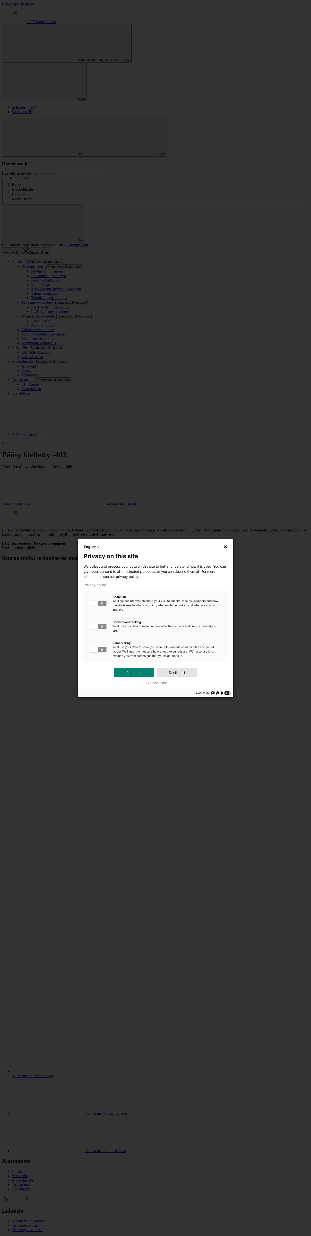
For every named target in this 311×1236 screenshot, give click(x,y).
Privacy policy (95, 585)
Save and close (155, 683)
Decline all (177, 673)
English (90, 547)
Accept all (134, 673)
